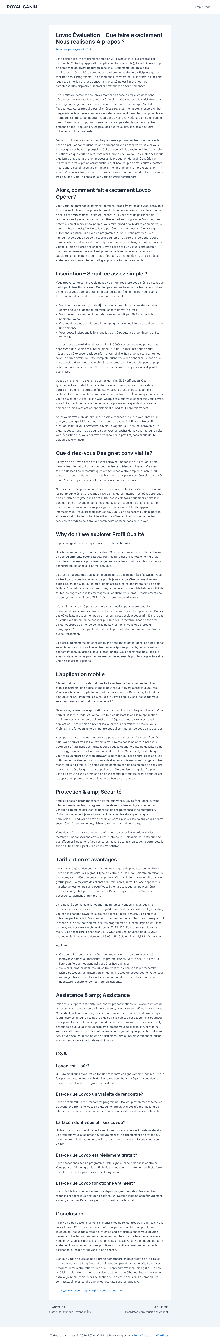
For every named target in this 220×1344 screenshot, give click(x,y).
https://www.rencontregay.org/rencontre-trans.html (89, 1290)
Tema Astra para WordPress (152, 1335)
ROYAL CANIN (22, 6)
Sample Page (201, 7)
